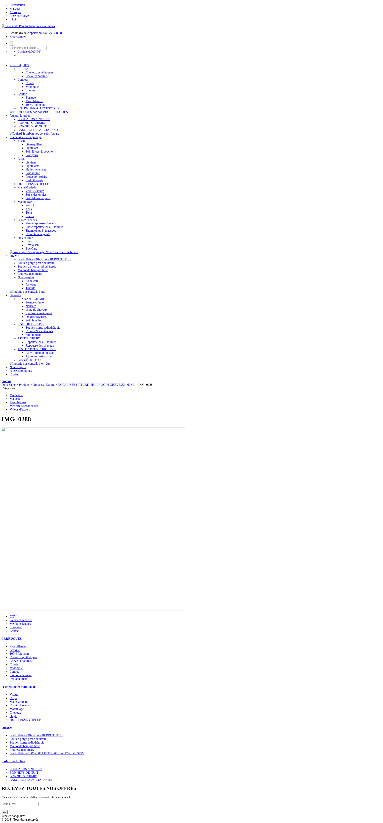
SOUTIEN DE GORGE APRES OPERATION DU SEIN (47, 753)
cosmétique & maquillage (25, 137)
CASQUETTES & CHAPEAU (38, 130)
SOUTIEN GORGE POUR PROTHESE (44, 259)
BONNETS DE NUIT (32, 126)
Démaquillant (34, 144)
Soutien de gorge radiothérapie (37, 266)
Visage (22, 140)
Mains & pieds (27, 187)
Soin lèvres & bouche (39, 151)
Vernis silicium (35, 191)
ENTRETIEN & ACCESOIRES (38, 108)
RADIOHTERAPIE (31, 324)
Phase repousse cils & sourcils (44, 227)
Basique (31, 97)
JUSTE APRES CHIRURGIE (37, 349)
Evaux (30, 241)
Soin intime (33, 173)
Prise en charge (19, 15)
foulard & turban (20, 115)
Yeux (29, 209)
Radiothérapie (34, 180)
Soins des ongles (36, 194)
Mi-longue (32, 86)
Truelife (30, 288)
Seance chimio (35, 302)
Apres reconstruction (39, 356)
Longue (30, 90)
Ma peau (15, 398)
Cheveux (15, 712)
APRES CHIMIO (29, 338)
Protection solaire (36, 176)
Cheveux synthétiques (39, 72)
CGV (13, 616)
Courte (30, 83)
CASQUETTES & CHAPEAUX (31, 779)
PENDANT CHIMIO (31, 298)
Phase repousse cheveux (41, 223)
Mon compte (18, 36)
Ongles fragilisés (36, 316)
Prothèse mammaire (30, 273)
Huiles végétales (36, 169)
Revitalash (32, 245)
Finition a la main (21, 675)
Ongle (13, 716)
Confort (22, 94)
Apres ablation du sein (40, 352)
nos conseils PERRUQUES (50, 112)
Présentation (17, 5)
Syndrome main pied (39, 313)
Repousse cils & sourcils (41, 342)
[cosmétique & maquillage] (27, 252)
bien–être (15, 295)
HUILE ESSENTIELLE (33, 183)
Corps (21, 158)
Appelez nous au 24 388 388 (45, 33)
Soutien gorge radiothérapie (43, 327)
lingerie (14, 255)
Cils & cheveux (27, 219)
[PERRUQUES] (21, 112)
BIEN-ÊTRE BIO (29, 360)
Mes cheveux (18, 402)
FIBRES (23, 68)
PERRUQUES (19, 65)
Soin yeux (32, 155)
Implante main (19, 678)
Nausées (31, 306)
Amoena (31, 284)
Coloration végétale (38, 234)
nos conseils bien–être (36, 363)
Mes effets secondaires (24, 406)
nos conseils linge (34, 291)
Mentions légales (20, 623)
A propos (15, 12)
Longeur (23, 79)
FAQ (13, 19)
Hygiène (31, 162)
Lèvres (30, 216)
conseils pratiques (21, 370)
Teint (29, 212)
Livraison (16, 627)
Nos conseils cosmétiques (61, 252)
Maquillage (25, 201)
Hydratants (32, 166)
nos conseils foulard (47, 133)
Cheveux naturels (36, 76)
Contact (14, 374)
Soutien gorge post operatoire (36, 263)
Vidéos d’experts (20, 409)
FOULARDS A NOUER (34, 119)
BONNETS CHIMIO (31, 122)
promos (6, 381)
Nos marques (26, 237)
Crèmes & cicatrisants (39, 331)
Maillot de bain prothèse (33, 270)
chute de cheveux (36, 309)
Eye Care (31, 248)
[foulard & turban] (22, 133)
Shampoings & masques (41, 230)
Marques (15, 8)
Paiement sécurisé (21, 620)
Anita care (32, 281)
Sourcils (31, 205)
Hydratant (32, 148)
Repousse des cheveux (40, 345)
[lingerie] (16, 291)
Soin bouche (33, 320)
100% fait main (35, 104)
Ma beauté (16, 395)
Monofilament (34, 101)
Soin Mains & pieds (38, 198)
